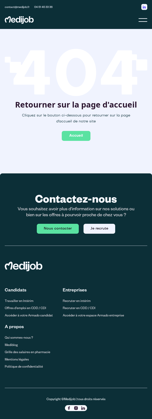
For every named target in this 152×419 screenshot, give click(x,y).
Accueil (76, 135)
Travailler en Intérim (19, 301)
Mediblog (11, 345)
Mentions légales (17, 359)
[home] (19, 20)
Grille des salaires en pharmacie (27, 352)
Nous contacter (58, 228)
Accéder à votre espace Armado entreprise (93, 315)
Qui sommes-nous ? (19, 337)
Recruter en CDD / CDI (79, 308)
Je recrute (99, 228)
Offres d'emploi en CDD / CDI (25, 308)
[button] (143, 20)
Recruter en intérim (77, 301)
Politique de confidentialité (24, 366)
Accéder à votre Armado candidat (29, 315)
